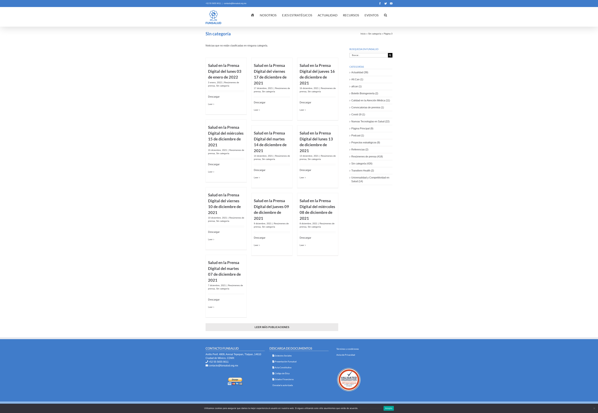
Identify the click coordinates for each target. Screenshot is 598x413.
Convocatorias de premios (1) (367, 107)
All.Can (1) (357, 79)
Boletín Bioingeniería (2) (364, 93)
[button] (385, 15)
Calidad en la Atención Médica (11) (370, 100)
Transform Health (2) (362, 170)
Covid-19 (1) (358, 114)
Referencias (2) (359, 149)
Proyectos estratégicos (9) (365, 142)
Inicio (363, 33)
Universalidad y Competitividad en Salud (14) (370, 179)
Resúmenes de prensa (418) (367, 156)
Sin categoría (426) (361, 163)
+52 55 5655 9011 (219, 361)
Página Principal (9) (362, 128)
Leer (210, 104)
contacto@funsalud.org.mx (234, 3)
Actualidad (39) (359, 72)
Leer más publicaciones (272, 327)
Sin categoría (374, 33)
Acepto (388, 408)
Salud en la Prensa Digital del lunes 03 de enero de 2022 (224, 71)
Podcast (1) (357, 135)
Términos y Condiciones (370, 408)
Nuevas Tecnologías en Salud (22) (370, 121)
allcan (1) (356, 86)
